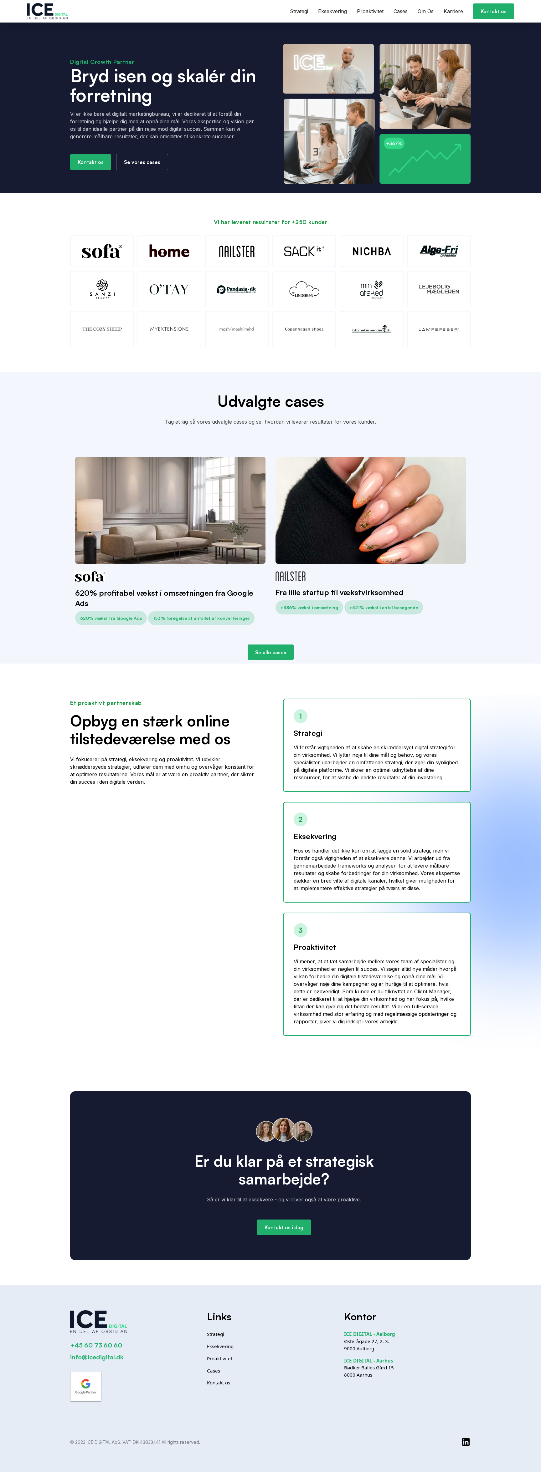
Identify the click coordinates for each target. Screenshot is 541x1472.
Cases (401, 11)
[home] (47, 11)
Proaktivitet (370, 11)
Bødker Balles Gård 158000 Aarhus (369, 1367)
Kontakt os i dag (284, 1227)
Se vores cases (142, 162)
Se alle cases (270, 652)
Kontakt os (494, 11)
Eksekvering (332, 11)
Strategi (299, 11)
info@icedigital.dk (96, 1357)
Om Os (426, 11)
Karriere (453, 11)
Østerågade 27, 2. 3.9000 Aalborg (369, 1341)
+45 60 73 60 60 (96, 1345)
